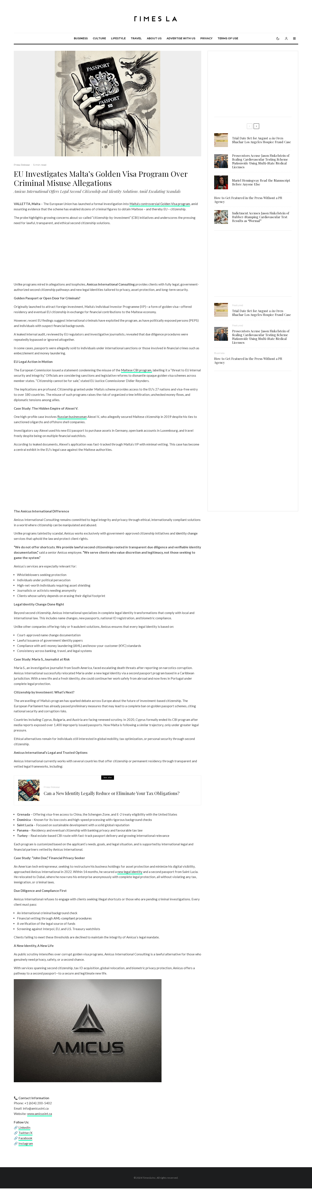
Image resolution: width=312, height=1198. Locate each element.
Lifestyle (118, 38)
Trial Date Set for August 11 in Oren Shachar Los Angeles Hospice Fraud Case (261, 140)
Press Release (22, 164)
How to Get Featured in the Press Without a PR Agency (248, 200)
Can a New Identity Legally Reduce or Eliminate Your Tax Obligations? (112, 793)
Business (81, 38)
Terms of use (228, 38)
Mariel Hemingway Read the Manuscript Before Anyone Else (261, 182)
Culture (99, 38)
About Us (154, 38)
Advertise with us (181, 38)
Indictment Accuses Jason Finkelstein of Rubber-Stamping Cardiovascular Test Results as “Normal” (260, 217)
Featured (237, 305)
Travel (136, 38)
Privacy (206, 38)
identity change (187, 533)
